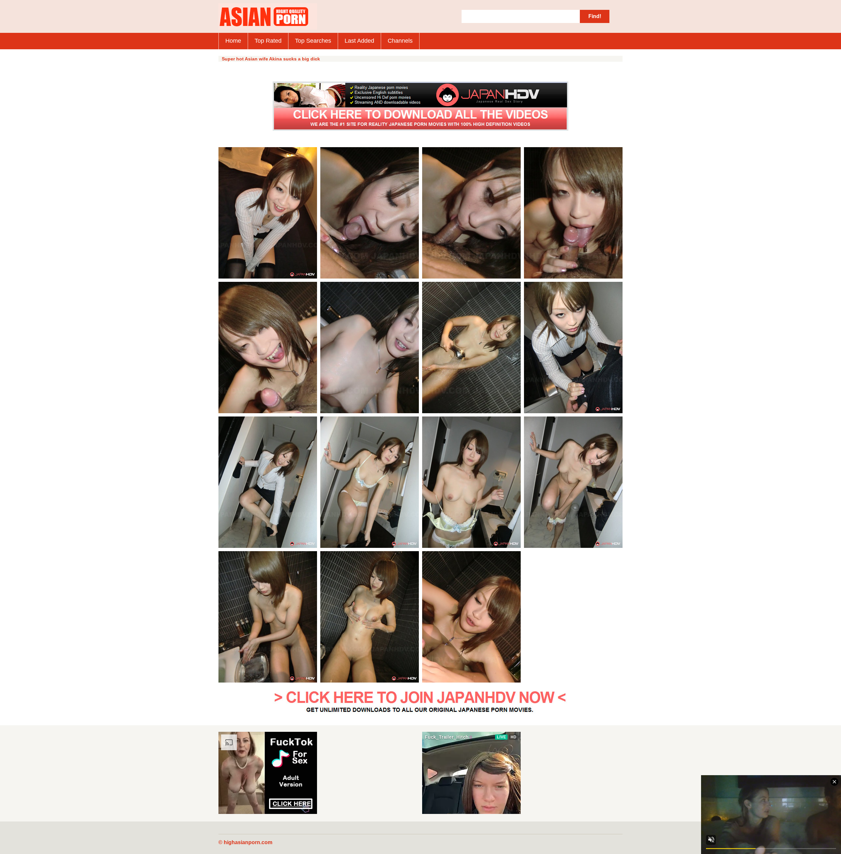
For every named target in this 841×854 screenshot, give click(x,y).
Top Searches (313, 40)
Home (233, 40)
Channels (400, 40)
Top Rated (268, 40)
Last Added (359, 40)
